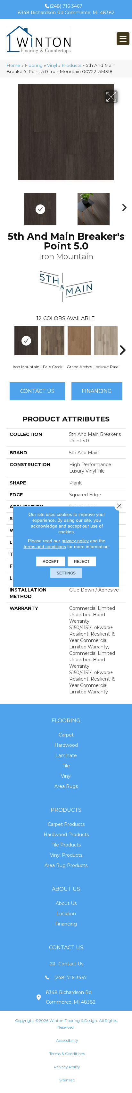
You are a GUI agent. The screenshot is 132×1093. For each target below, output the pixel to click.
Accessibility (67, 1040)
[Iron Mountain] (26, 341)
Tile (66, 766)
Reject (81, 561)
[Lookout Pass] (106, 341)
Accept (51, 561)
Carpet (66, 735)
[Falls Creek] (52, 341)
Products (71, 65)
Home (13, 65)
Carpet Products (66, 824)
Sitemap (67, 1080)
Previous (9, 206)
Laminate (66, 755)
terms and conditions (45, 546)
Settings (66, 573)
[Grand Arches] (79, 341)
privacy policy (75, 540)
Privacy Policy (67, 1066)
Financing (66, 924)
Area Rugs (66, 786)
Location (66, 914)
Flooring (34, 65)
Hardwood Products (66, 834)
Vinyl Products (66, 855)
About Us (66, 903)
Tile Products (66, 845)
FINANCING (97, 391)
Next (122, 206)
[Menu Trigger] (123, 38)
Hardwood (66, 745)
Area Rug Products (66, 865)
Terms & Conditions (67, 1053)
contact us (70, 964)
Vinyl (52, 65)
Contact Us (37, 391)
